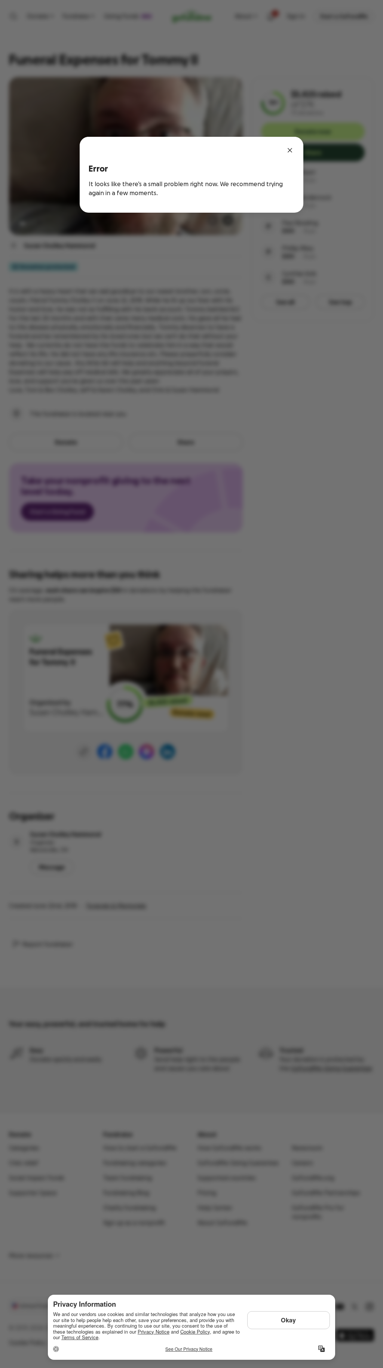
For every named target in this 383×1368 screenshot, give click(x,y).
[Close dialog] (289, 150)
